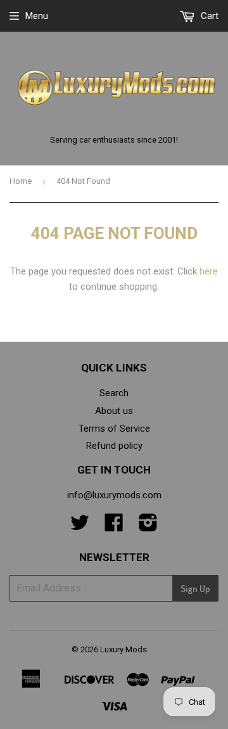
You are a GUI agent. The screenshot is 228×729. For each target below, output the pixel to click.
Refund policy (114, 445)
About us (114, 410)
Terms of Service (114, 428)
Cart (208, 16)
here (209, 271)
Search (114, 393)
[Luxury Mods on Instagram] (148, 526)
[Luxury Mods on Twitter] (79, 526)
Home (21, 181)
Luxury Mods (123, 649)
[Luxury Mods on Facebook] (114, 526)
